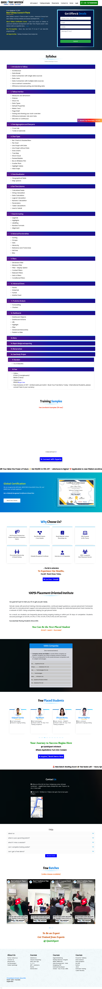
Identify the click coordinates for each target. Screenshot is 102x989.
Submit (51, 505)
